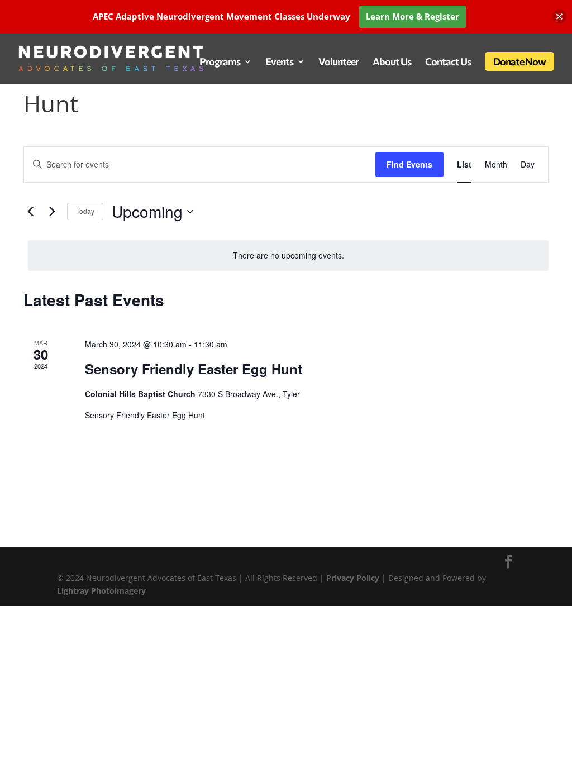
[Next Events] (52, 211)
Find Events (409, 164)
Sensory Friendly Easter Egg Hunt (193, 368)
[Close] (559, 16)
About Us (392, 63)
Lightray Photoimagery (101, 590)
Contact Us (448, 63)
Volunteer (338, 63)
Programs (219, 63)
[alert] (288, 255)
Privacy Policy (354, 578)
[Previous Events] (30, 211)
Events (279, 63)
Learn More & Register (412, 16)
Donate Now (519, 61)
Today (85, 211)
